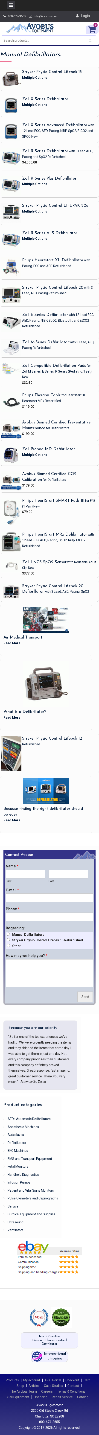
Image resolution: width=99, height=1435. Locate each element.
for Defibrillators (57, 428)
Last (51, 881)
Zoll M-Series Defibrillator (45, 342)
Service (13, 1206)
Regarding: (15, 928)
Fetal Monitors (18, 1166)
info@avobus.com (46, 16)
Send (85, 997)
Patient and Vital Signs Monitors (31, 1190)
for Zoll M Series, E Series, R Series (57, 371)
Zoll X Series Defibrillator (45, 99)
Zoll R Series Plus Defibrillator (49, 179)
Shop (20, 1385)
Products (12, 1380)
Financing (40, 1397)
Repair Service (62, 1397)
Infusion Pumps (19, 1182)
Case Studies (53, 1385)
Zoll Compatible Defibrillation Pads (54, 366)
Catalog (82, 1397)
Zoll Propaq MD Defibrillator (48, 449)
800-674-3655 (17, 16)
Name (12, 866)
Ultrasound (15, 1222)
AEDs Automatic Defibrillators (29, 1119)
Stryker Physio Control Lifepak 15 (52, 72)
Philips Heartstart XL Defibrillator (52, 260)
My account (31, 1380)
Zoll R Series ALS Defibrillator (49, 233)
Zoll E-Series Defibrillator (45, 315)
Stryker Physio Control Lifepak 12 (52, 739)
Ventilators (15, 1230)
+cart (78, 166)
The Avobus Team (23, 1391)
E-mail (12, 890)
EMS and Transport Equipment (30, 1159)
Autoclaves (16, 1135)
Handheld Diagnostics (23, 1174)
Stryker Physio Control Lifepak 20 (52, 288)
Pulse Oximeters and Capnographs (33, 1198)
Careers (47, 1391)
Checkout (72, 1380)
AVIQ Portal (52, 1380)
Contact (73, 1385)
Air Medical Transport (22, 637)
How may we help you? (26, 956)
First (9, 881)
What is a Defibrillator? (24, 712)
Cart (87, 1380)
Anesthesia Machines (23, 1127)
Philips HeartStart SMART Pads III (53, 501)
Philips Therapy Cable (41, 395)
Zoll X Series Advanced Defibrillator (54, 125)
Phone (13, 909)
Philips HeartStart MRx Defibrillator (54, 535)
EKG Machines (18, 1150)
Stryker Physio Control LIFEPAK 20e (55, 206)
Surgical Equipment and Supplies (31, 1214)
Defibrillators (17, 1143)
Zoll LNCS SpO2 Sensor (44, 562)
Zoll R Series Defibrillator (45, 151)
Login (85, 16)
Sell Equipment (18, 1397)
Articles (34, 1385)
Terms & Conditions (71, 1391)
